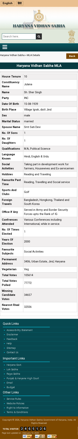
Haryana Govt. (14, 365)
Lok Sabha (12, 369)
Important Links (14, 358)
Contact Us (13, 352)
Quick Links (11, 323)
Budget (11, 387)
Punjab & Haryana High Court (23, 378)
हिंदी (20, 3)
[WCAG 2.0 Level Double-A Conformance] (39, 436)
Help (9, 343)
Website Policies (16, 403)
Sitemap (11, 348)
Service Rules (14, 399)
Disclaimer (12, 334)
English (7, 3)
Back (72, 56)
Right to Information (18, 408)
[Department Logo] (39, 15)
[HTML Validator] (51, 436)
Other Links (11, 392)
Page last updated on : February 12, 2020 (20, 433)
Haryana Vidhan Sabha (39, 25)
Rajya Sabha (13, 374)
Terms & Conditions (17, 412)
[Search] (39, 36)
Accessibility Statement (20, 330)
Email (10, 382)
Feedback (12, 339)
